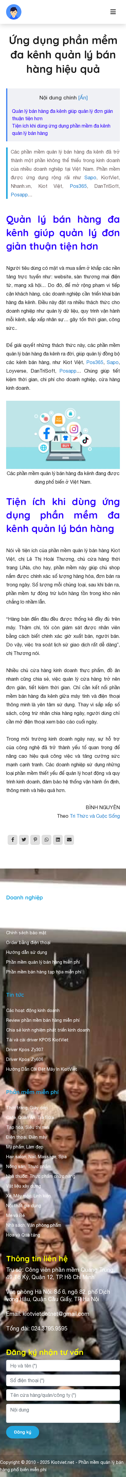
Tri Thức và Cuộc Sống (95, 816)
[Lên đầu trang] (112, 1448)
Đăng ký (22, 1432)
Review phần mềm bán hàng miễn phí (43, 1020)
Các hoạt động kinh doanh (33, 1010)
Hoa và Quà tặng (23, 1235)
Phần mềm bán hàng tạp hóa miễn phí (43, 971)
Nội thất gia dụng (23, 1205)
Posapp (19, 194)
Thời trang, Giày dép (27, 1107)
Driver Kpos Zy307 (24, 1049)
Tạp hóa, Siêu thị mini (28, 1127)
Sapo (90, 177)
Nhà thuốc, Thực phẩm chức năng (40, 1176)
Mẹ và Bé (15, 1215)
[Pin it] (35, 840)
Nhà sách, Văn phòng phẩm (33, 1225)
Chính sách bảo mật (26, 932)
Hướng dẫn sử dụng (26, 952)
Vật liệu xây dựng (23, 1186)
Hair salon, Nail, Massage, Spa (36, 1156)
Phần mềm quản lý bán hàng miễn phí (43, 962)
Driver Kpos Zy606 (24, 1059)
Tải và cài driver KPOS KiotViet (37, 1039)
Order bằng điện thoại (28, 942)
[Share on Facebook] (12, 840)
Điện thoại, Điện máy (26, 1137)
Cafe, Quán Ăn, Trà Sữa (30, 1117)
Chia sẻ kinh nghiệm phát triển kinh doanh (48, 1030)
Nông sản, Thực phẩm (28, 1166)
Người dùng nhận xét (27, 923)
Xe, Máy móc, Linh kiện (28, 1195)
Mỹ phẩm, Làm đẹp (24, 1146)
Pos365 (78, 186)
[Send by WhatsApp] (46, 840)
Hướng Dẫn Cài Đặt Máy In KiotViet (41, 1069)
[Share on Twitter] (24, 840)
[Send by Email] (69, 840)
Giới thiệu (16, 913)
